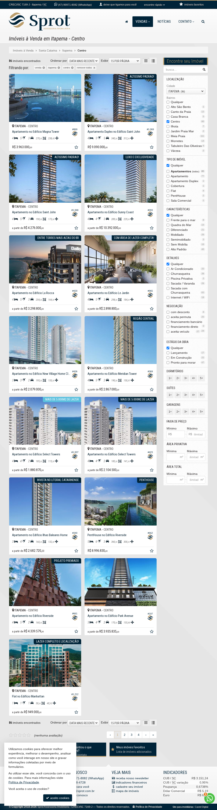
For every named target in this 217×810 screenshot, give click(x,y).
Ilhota (187, 126)
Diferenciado (187, 229)
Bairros (171, 97)
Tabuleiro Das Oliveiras (187, 146)
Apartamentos (187, 171)
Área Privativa (177, 444)
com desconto (187, 312)
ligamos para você (77, 786)
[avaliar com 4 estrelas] (24, 735)
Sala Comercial (187, 200)
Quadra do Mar (187, 225)
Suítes (171, 388)
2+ (178, 378)
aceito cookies (59, 798)
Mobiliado (187, 234)
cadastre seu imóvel (129, 786)
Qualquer (177, 102)
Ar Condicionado (187, 268)
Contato (185, 22)
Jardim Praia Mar (187, 131)
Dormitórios (175, 371)
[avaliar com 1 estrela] (11, 735)
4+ (193, 378)
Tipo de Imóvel (176, 159)
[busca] (203, 21)
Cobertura (187, 186)
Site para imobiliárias (182, 807)
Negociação (175, 306)
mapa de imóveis (127, 791)
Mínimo (172, 428)
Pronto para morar (187, 362)
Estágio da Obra (178, 342)
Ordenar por (58, 60)
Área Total (174, 466)
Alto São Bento (187, 107)
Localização (175, 79)
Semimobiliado (187, 239)
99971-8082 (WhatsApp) (75, 4)
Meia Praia (187, 136)
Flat (187, 190)
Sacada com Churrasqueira (187, 290)
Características (178, 209)
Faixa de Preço (176, 421)
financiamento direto (187, 327)
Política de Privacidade (149, 806)
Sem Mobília (187, 244)
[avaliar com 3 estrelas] (20, 735)
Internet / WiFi (187, 297)
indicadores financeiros (131, 782)
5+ (201, 378)
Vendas (141, 22)
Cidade (171, 86)
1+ (170, 378)
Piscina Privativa (187, 278)
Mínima (172, 451)
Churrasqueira (187, 273)
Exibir (104, 60)
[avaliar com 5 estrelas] (29, 735)
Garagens (173, 404)
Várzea (187, 150)
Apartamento (187, 176)
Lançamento (187, 352)
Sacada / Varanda (187, 283)
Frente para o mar (187, 220)
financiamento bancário (187, 322)
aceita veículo (185, 331)
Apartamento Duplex (187, 181)
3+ (185, 378)
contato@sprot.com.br (80, 791)
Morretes (187, 141)
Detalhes (173, 258)
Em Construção (187, 357)
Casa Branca (187, 116)
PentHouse (187, 195)
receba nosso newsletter (132, 778)
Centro (187, 121)
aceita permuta (187, 317)
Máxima (192, 451)
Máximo (192, 428)
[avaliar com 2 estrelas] (15, 735)
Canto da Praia (187, 111)
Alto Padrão (187, 249)
